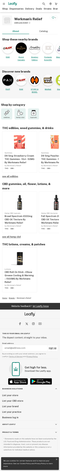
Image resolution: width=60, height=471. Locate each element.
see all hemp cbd (11, 237)
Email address (8, 343)
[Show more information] (29, 23)
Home (4, 298)
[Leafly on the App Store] (18, 381)
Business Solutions (12, 389)
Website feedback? (30, 306)
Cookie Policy (25, 463)
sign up (53, 348)
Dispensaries (16, 8)
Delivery (29, 8)
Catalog (43, 31)
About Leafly (8, 424)
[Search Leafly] (43, 4)
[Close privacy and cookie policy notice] (57, 459)
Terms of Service (16, 356)
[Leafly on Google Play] (41, 381)
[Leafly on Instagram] (33, 323)
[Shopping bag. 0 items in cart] (56, 4)
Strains (47, 8)
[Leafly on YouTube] (40, 323)
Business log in (10, 417)
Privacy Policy (40, 463)
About (15, 31)
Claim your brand (21, 23)
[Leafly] (13, 4)
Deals (39, 8)
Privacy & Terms (10, 432)
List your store (10, 395)
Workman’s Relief (24, 298)
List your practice (11, 412)
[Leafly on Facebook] (20, 323)
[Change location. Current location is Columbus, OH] (50, 4)
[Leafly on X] (26, 323)
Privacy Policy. (32, 356)
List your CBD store (12, 401)
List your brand (10, 406)
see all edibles (10, 176)
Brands (12, 298)
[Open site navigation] (4, 4)
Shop (5, 8)
